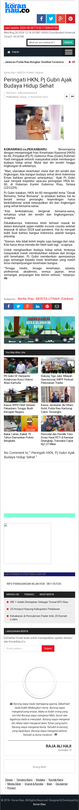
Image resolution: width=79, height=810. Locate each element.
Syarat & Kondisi (34, 783)
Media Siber (14, 783)
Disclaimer (62, 783)
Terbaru (29, 594)
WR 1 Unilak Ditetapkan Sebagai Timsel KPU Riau (39, 602)
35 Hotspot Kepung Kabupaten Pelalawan (35, 609)
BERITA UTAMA (25, 72)
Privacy (11, 787)
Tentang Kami (24, 779)
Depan (15, 51)
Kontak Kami (56, 779)
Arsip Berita (47, 594)
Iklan (49, 783)
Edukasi (39, 72)
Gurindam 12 (64, 750)
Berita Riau (10, 72)
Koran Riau (39, 804)
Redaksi (40, 779)
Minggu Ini (12, 594)
